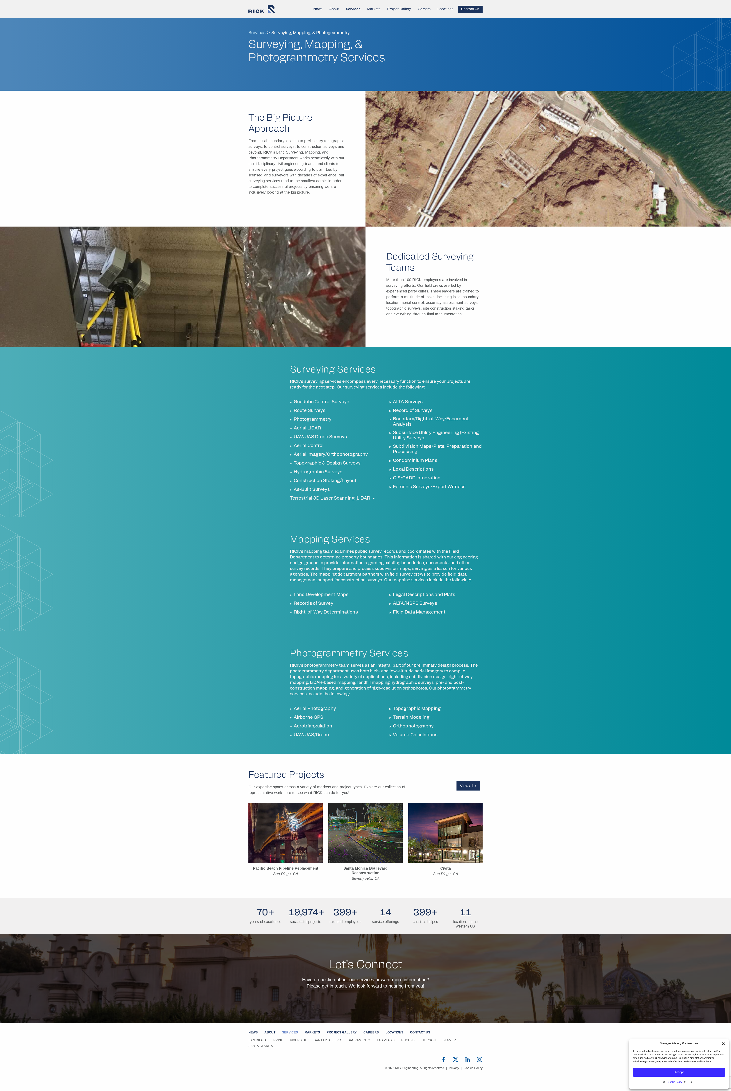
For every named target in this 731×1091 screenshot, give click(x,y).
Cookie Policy (675, 1082)
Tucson (429, 1040)
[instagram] (479, 1059)
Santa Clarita (260, 1046)
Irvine (278, 1040)
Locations (445, 9)
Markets (374, 9)
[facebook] (444, 1059)
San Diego (257, 1040)
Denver (449, 1040)
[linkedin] (467, 1059)
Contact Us (470, 9)
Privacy (454, 1068)
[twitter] (455, 1059)
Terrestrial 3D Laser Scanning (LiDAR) (331, 498)
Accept (679, 1072)
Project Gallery (399, 9)
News (317, 9)
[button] (723, 1044)
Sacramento (359, 1040)
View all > (468, 786)
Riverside (298, 1040)
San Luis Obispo (327, 1040)
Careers (424, 9)
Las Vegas (386, 1040)
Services (353, 9)
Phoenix (408, 1040)
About (334, 9)
